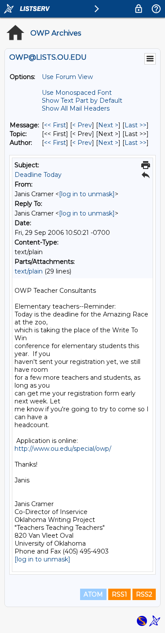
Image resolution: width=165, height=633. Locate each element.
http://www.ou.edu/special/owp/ (63, 449)
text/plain (29, 271)
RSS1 (119, 594)
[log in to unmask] (87, 194)
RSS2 (144, 594)
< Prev (82, 125)
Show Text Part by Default (82, 100)
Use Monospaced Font (77, 93)
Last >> (136, 125)
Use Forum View (67, 77)
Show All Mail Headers (76, 108)
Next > (108, 125)
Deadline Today (38, 175)
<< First (55, 125)
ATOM (93, 594)
